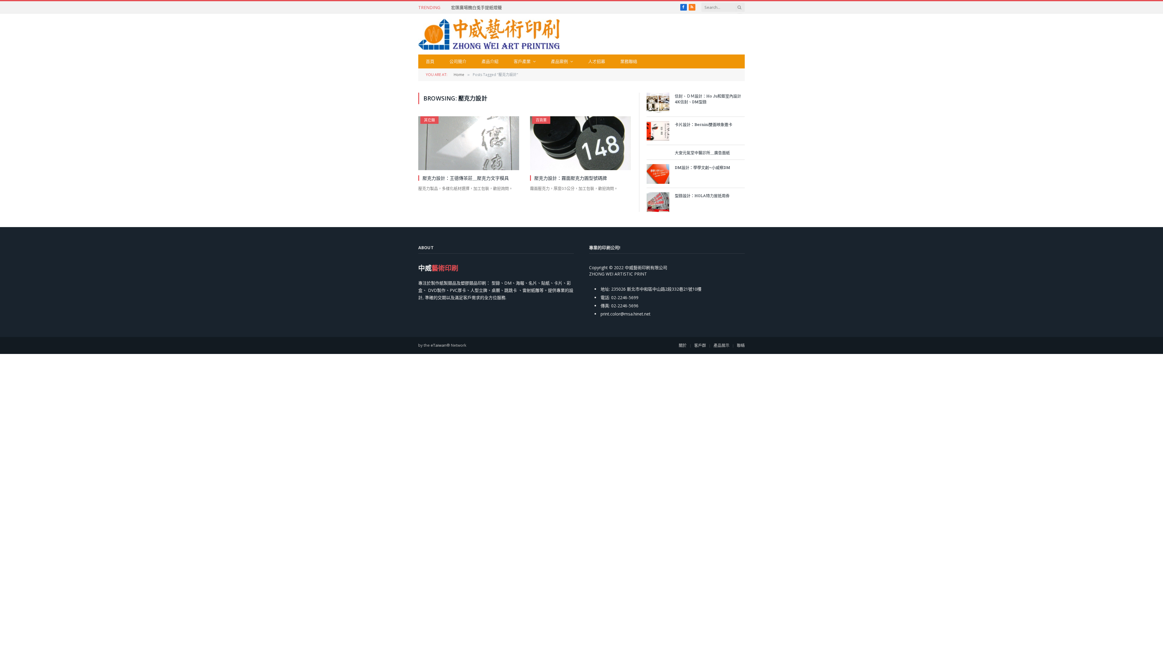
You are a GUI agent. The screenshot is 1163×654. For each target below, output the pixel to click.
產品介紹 (490, 61)
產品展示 (721, 345)
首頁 (430, 61)
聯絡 (741, 345)
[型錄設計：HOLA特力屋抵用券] (658, 202)
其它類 (429, 120)
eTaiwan (438, 345)
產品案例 (559, 61)
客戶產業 (522, 61)
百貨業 (541, 120)
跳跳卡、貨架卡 (466, 7)
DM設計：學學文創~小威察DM (702, 167)
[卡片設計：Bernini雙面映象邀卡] (658, 131)
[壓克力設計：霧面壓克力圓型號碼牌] (580, 143)
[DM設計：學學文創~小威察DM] (658, 174)
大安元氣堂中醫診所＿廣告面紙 (702, 152)
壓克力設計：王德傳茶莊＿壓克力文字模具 (465, 178)
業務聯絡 (628, 61)
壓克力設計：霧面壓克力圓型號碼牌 (570, 178)
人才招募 (596, 61)
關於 (683, 345)
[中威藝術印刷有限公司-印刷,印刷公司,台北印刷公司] (489, 34)
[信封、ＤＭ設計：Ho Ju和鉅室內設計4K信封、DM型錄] (658, 102)
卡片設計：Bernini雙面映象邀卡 (703, 124)
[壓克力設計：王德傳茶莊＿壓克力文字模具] (468, 143)
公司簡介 (457, 61)
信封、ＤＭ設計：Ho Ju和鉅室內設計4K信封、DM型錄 (708, 98)
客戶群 (700, 345)
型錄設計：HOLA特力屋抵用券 (702, 195)
